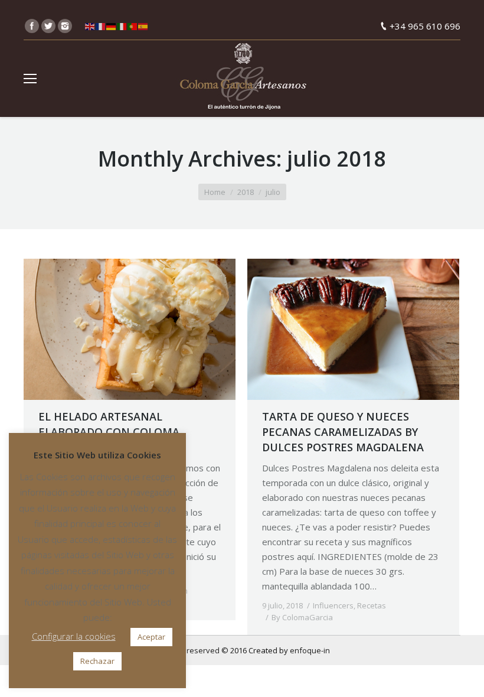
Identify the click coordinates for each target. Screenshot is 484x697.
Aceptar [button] (151, 636)
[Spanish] (143, 26)
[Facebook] (32, 26)
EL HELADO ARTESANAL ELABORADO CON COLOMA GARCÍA (108, 431)
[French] (101, 26)
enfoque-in (310, 650)
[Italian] (122, 26)
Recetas (371, 605)
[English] (90, 26)
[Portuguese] (132, 26)
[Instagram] (65, 26)
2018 (245, 192)
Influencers (333, 605)
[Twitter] (48, 26)
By (302, 617)
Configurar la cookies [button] (74, 636)
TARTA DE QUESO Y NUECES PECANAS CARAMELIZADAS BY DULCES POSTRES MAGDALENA (343, 431)
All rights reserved (187, 650)
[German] (111, 26)
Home (214, 192)
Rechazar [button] (97, 661)
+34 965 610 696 (425, 26)
